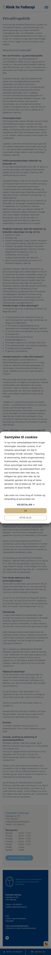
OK (25, 510)
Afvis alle (25, 517)
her (33, 499)
